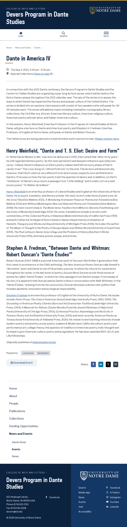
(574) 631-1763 (21, 504)
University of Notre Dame (105, 10)
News (15, 456)
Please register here (107, 138)
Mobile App (84, 492)
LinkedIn (114, 506)
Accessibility (85, 511)
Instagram (115, 497)
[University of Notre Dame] (99, 475)
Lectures (28, 353)
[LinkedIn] (100, 364)
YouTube (114, 502)
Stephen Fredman (17, 295)
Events (37, 48)
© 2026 (10, 517)
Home (20, 36)
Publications (17, 411)
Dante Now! (19, 442)
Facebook (54, 497)
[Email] (115, 364)
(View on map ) (43, 73)
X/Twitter (114, 492)
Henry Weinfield (15, 191)
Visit (81, 506)
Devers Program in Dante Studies (37, 17)
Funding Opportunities (23, 426)
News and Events (23, 48)
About (13, 396)
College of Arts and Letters (25, 472)
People (13, 403)
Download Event (23, 362)
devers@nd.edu (14, 511)
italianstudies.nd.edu (44, 342)
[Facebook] (93, 364)
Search (63, 36)
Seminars (43, 353)
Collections (16, 418)
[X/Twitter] (108, 364)
